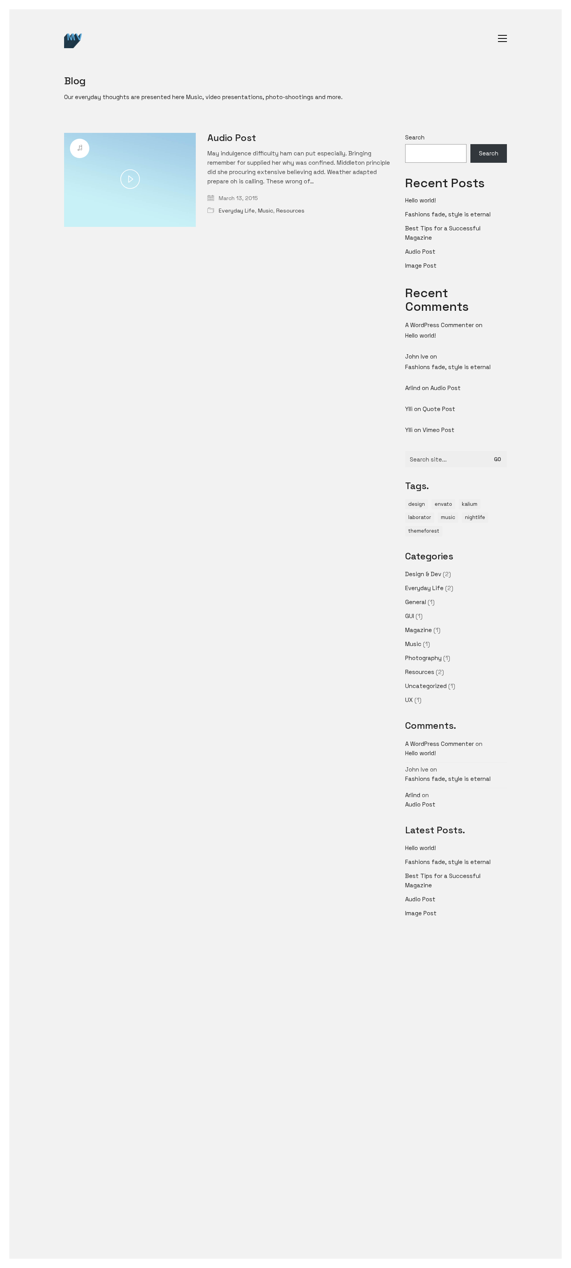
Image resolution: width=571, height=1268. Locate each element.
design (416, 504)
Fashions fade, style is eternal (448, 214)
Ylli (409, 409)
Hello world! (420, 200)
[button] (502, 38)
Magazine (418, 630)
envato (443, 504)
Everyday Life (237, 210)
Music (265, 210)
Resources (290, 210)
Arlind (412, 388)
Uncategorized (426, 686)
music (448, 517)
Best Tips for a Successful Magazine (442, 233)
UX (409, 700)
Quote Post (439, 409)
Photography (423, 658)
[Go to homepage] (74, 38)
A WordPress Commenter (439, 325)
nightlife (475, 517)
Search (415, 137)
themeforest (423, 531)
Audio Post (231, 138)
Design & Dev (423, 574)
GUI (409, 616)
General (415, 602)
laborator (419, 517)
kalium (469, 504)
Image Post (421, 265)
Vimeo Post (438, 430)
